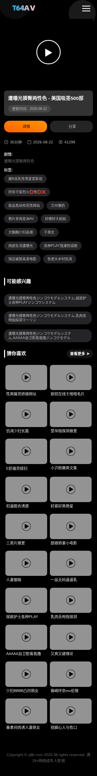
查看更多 (80, 353)
